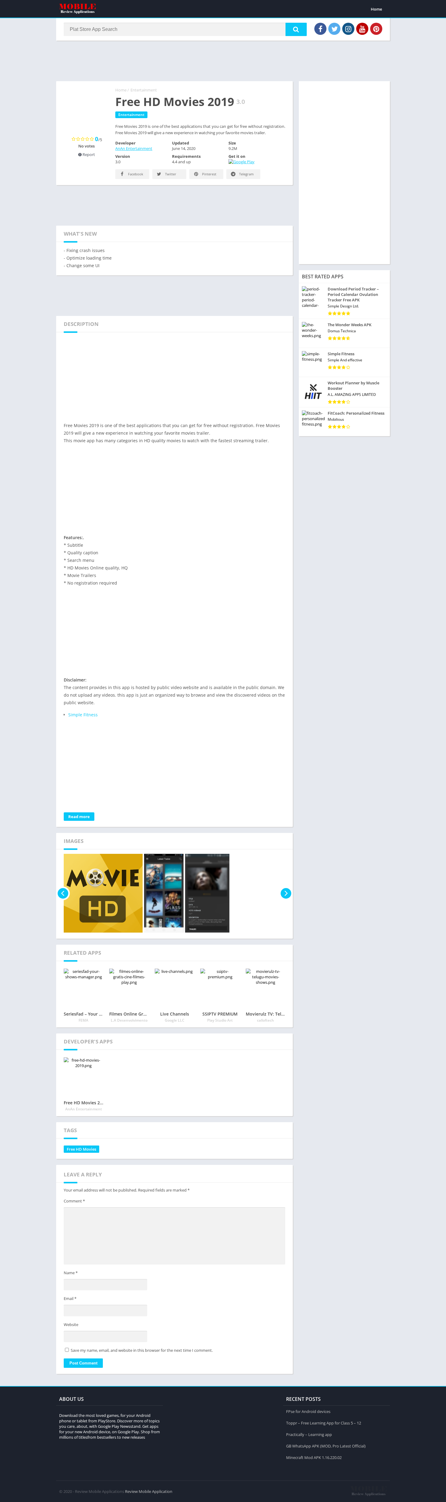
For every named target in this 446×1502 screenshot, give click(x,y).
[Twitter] (334, 29)
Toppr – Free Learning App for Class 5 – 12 (323, 1423)
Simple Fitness (83, 715)
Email (70, 1298)
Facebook (135, 174)
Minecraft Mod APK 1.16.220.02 (314, 1457)
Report (88, 154)
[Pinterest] (376, 29)
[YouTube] (362, 29)
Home (376, 9)
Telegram (246, 174)
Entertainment (143, 90)
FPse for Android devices (308, 1411)
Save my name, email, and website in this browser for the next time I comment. (142, 1350)
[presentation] (63, 893)
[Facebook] (320, 29)
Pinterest (208, 174)
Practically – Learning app (309, 1434)
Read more (79, 816)
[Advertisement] (223, 60)
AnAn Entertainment (133, 148)
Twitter (170, 174)
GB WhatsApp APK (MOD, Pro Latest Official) (326, 1446)
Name (71, 1272)
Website (71, 1324)
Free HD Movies (81, 1149)
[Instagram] (348, 29)
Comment (74, 1201)
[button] (296, 29)
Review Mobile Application (148, 1491)
